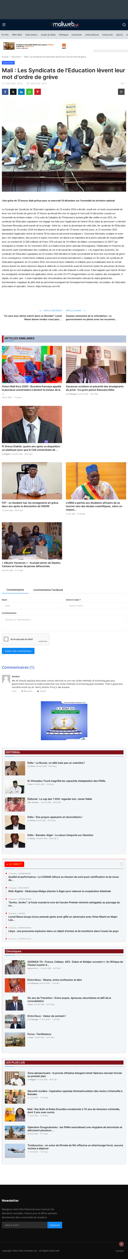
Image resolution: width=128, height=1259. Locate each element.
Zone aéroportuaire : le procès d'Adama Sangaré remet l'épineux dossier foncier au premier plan (74, 1074)
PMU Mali (17, 34)
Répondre (28, 691)
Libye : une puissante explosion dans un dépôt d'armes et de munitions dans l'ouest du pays (63, 931)
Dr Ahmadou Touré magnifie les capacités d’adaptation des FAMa (66, 780)
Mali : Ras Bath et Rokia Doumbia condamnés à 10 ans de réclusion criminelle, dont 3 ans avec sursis (73, 1111)
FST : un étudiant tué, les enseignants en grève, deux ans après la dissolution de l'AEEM (30, 504)
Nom (4, 599)
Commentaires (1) (18, 667)
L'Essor (30, 784)
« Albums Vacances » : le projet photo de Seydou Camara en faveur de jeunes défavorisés (31, 564)
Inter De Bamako (33, 802)
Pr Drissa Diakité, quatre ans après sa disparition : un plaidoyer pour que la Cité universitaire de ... (31, 448)
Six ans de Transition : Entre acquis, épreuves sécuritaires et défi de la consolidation (69, 999)
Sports (119, 34)
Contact (120, 1250)
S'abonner (54, 1225)
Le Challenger (71, 394)
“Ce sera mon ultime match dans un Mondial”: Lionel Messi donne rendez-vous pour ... (32, 317)
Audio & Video (48, 34)
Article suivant (74, 310)
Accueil (5, 56)
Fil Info (5, 34)
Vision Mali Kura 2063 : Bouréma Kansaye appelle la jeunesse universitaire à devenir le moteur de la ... (31, 390)
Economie (77, 34)
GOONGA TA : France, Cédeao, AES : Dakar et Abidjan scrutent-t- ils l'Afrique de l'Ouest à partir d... (75, 963)
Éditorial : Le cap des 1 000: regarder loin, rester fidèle (59, 798)
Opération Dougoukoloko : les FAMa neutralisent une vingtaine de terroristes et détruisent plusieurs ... (74, 1129)
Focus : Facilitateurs (39, 1034)
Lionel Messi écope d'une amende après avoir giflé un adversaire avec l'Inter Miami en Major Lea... (63, 918)
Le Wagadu (6, 454)
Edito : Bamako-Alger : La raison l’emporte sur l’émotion (60, 835)
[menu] (4, 24)
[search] (124, 24)
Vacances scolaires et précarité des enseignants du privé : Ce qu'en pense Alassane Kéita (95, 388)
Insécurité (107, 34)
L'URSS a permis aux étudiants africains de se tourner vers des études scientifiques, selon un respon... (94, 506)
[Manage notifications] (121, 1244)
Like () (43, 691)
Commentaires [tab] (15, 589)
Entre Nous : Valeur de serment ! (46, 1016)
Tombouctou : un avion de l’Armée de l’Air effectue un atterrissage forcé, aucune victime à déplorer (75, 1147)
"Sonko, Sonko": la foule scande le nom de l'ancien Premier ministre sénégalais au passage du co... (64, 904)
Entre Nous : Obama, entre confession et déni (54, 979)
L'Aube (30, 1037)
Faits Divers (31, 34)
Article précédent (52, 310)
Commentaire (9, 613)
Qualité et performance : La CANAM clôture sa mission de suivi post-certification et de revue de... (63, 878)
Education (16, 56)
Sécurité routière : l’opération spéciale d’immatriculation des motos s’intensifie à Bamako (74, 1092)
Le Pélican (31, 766)
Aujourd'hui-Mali (33, 968)
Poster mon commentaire (18, 651)
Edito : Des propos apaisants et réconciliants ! (54, 817)
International (92, 34)
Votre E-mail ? (73, 599)
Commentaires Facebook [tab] (48, 590)
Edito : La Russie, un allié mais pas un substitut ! (56, 762)
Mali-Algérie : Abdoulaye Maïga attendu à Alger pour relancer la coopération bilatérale (59, 891)
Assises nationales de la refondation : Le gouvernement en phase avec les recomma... (91, 317)
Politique (63, 34)
